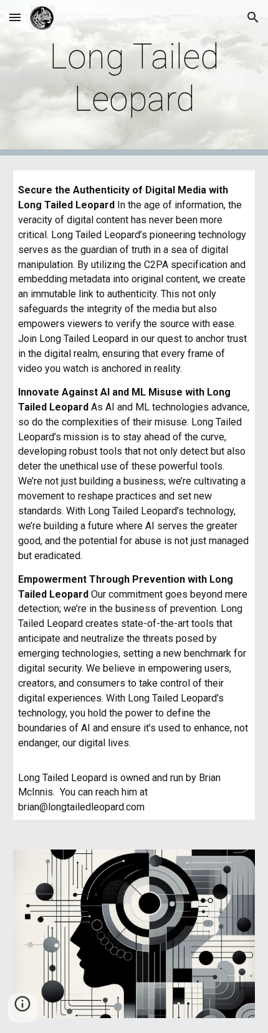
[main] (134, 78)
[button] (15, 17)
